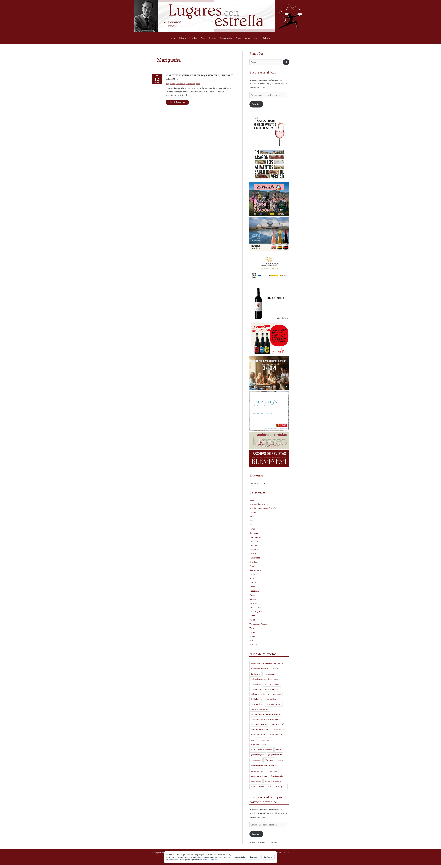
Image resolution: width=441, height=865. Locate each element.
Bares (251, 516)
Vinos (247, 38)
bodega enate (269, 674)
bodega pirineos (272, 684)
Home (172, 38)
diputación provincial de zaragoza (265, 719)
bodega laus (256, 684)
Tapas (252, 615)
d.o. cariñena (272, 699)
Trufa (251, 628)
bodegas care (256, 689)
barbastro (255, 674)
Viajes (238, 38)
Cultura (182, 38)
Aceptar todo (240, 857)
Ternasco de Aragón (258, 624)
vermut (252, 632)
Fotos (203, 38)
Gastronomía (180, 84)
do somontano (276, 734)
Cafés (251, 524)
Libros (256, 38)
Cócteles (253, 545)
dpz (252, 740)
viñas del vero (265, 787)
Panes (252, 595)
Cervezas (253, 533)
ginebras (253, 574)
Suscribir (256, 104)
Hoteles (212, 38)
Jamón (252, 582)
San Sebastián (277, 776)
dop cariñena (278, 729)
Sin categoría (255, 611)
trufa (253, 787)
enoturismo (254, 558)
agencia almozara (259, 668)
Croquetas (254, 549)
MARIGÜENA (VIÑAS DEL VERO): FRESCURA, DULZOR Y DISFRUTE (199, 77)
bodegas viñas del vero (260, 694)
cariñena (277, 694)
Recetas (253, 603)
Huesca (269, 760)
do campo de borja (259, 724)
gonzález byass (257, 754)
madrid (280, 760)
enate (278, 749)
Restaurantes (226, 38)
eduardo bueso (264, 740)
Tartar (252, 620)
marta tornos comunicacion (264, 765)
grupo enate (256, 760)
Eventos (193, 38)
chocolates (254, 541)
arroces (252, 512)
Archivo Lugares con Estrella (262, 508)
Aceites (252, 500)
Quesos (252, 599)
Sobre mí (267, 38)
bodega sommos (271, 689)
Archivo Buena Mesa (259, 504)
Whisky (253, 644)
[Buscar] (286, 62)
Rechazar (254, 857)
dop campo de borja (259, 729)
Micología (254, 591)
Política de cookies (210, 860)
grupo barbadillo (275, 754)
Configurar (268, 857)
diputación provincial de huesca (265, 714)
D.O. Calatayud (256, 699)
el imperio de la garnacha (261, 750)
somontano (256, 781)
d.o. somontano (274, 704)
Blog (167, 84)
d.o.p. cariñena (257, 704)
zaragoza (281, 786)
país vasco (273, 771)
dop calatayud (277, 724)
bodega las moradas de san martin (265, 679)
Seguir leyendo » (177, 101)
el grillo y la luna (258, 745)
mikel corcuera (257, 771)
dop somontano (258, 734)
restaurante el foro (259, 776)
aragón (276, 669)
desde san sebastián (260, 709)
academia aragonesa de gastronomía (267, 663)
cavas (252, 529)
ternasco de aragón (273, 781)
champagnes (255, 537)
